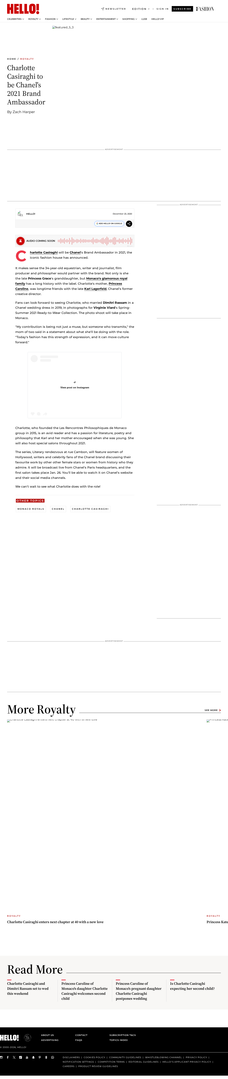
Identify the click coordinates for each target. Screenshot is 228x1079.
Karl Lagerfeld (95, 289)
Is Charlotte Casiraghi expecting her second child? (192, 986)
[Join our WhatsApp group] (52, 1057)
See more (211, 710)
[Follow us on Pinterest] (39, 1057)
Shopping (128, 19)
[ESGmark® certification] (25, 1037)
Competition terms (111, 1061)
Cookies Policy (94, 1057)
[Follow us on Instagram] (1, 1057)
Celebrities (14, 19)
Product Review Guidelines (98, 1066)
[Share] (129, 224)
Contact (81, 1035)
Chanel (75, 252)
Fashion (50, 19)
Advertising (50, 1040)
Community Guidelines (125, 1057)
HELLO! (30, 213)
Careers (68, 1066)
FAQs (78, 1040)
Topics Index (119, 1040)
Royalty (33, 19)
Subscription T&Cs (122, 1035)
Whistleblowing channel (163, 1057)
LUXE (144, 19)
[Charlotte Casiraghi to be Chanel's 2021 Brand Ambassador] (205, 9)
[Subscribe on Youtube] (27, 1057)
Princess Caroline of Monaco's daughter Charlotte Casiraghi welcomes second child (84, 991)
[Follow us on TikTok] (20, 1057)
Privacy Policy (196, 1057)
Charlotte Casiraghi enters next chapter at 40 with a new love (55, 921)
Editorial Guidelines (144, 1061)
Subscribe (182, 8)
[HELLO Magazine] (23, 9)
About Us (47, 1035)
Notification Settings (78, 1061)
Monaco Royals (30, 509)
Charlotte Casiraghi (44, 252)
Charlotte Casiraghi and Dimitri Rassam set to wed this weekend (28, 988)
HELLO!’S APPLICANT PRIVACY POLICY (186, 1061)
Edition (139, 9)
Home (11, 59)
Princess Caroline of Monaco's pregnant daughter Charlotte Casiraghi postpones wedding (139, 991)
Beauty (85, 19)
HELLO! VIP (157, 19)
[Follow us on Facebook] (7, 1057)
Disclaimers (71, 1057)
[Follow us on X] (14, 1057)
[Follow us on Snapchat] (33, 1057)
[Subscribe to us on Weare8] (46, 1057)
